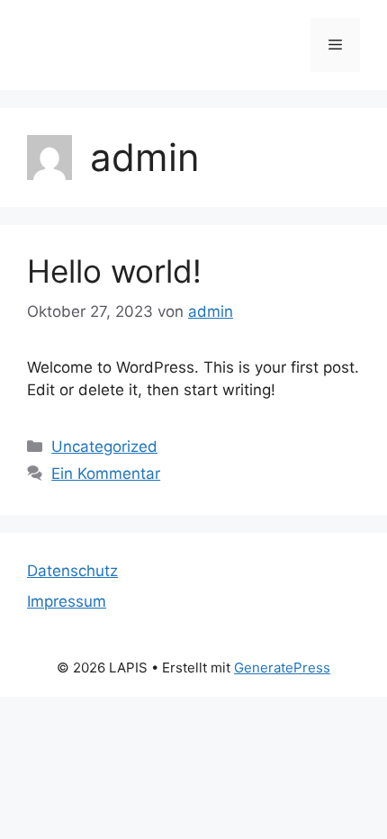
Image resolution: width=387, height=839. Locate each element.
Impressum (66, 601)
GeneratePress (282, 667)
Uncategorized (104, 447)
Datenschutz (72, 571)
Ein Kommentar (105, 474)
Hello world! (114, 271)
